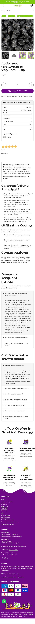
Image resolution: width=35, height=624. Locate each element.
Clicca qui (4, 574)
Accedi (3, 577)
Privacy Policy (5, 515)
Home (4, 16)
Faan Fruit (26, 616)
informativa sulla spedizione (13, 333)
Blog (2, 513)
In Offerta (4, 504)
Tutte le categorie (7, 502)
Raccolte (12, 16)
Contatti (4, 511)
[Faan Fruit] (17, 6)
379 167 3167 (13, 549)
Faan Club (4, 506)
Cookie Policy (5, 517)
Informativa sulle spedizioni (9, 522)
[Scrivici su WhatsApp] (4, 601)
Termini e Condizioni (7, 524)
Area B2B (4, 508)
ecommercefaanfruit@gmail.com (15, 546)
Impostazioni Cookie (7, 520)
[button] (32, 6)
